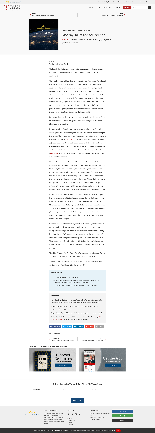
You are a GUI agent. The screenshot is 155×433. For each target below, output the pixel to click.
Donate (126, 7)
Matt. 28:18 (54, 153)
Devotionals (135, 1)
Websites (119, 1)
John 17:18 (68, 139)
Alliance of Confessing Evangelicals (105, 1)
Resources (148, 1)
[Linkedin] (75, 414)
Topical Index (107, 7)
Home (91, 7)
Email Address (37, 389)
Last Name (95, 390)
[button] (55, 326)
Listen (98, 7)
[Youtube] (79, 414)
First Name (65, 390)
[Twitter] (72, 414)
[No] (153, 430)
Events (142, 1)
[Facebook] (68, 414)
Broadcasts (126, 1)
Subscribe (117, 7)
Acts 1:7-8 (66, 39)
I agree (118, 430)
